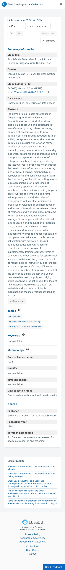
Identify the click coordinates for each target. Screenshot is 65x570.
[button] (61, 4)
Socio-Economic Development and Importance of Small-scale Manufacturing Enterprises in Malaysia (32, 502)
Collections (32, 546)
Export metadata (38, 26)
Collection (37, 4)
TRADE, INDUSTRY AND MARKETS (25, 326)
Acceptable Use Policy (32, 537)
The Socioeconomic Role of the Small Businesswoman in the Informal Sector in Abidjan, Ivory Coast (32, 493)
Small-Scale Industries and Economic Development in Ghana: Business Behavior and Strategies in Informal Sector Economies (30, 483)
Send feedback (53, 566)
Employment (14, 316)
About (32, 553)
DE (11, 33)
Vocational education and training (24, 321)
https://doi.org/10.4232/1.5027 (25, 92)
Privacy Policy (32, 534)
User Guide (32, 550)
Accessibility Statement (32, 541)
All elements (49, 40)
